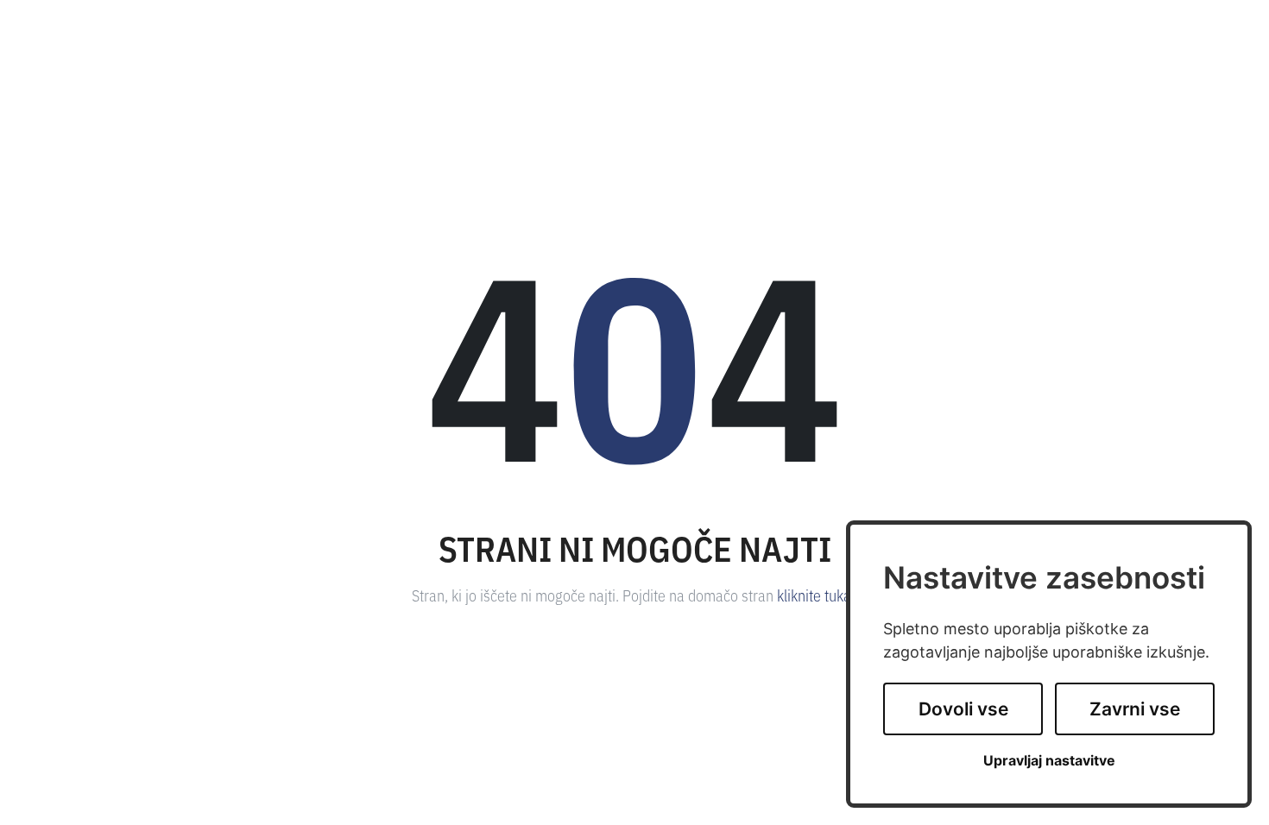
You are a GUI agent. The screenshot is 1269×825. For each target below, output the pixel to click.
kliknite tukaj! (817, 594)
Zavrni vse (1134, 709)
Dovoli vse (963, 709)
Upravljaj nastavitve (1049, 761)
